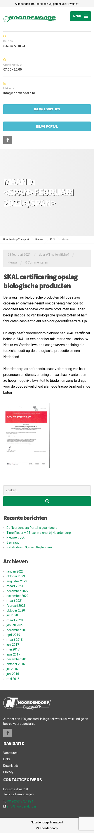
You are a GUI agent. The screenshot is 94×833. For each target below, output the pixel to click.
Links (6, 759)
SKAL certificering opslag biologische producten (40, 281)
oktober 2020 (16, 610)
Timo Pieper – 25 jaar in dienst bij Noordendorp (39, 532)
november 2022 (17, 596)
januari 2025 (15, 571)
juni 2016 (13, 674)
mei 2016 (13, 679)
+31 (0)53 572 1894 (19, 801)
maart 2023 (15, 586)
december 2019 (17, 630)
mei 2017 (13, 649)
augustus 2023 (17, 581)
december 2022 (17, 591)
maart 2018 (15, 639)
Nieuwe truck (15, 537)
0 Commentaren (36, 262)
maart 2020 (15, 620)
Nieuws (13, 262)
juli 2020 (12, 615)
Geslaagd (13, 542)
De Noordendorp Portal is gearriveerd (32, 527)
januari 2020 (15, 625)
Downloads (11, 765)
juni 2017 (13, 644)
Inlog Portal (47, 126)
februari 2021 (16, 605)
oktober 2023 (16, 576)
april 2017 (13, 654)
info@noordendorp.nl (22, 806)
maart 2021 (15, 600)
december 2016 (17, 659)
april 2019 (13, 635)
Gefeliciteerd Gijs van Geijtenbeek (29, 547)
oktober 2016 (16, 664)
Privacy (8, 772)
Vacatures (10, 753)
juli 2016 (12, 669)
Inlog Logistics (47, 109)
